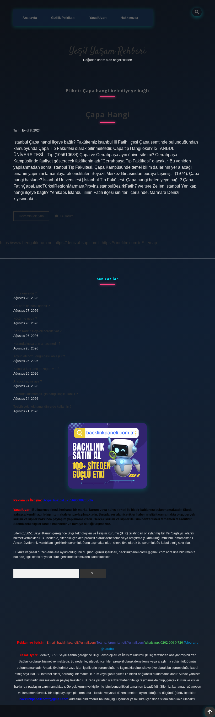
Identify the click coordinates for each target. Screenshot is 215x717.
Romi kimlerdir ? (25, 293)
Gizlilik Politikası (63, 18)
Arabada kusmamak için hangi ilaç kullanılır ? (45, 394)
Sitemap (149, 242)
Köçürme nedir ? (25, 318)
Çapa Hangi (107, 114)
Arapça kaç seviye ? (27, 381)
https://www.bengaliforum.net (26, 242)
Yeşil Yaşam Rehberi (107, 51)
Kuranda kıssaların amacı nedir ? (36, 344)
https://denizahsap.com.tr (78, 242)
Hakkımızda (129, 18)
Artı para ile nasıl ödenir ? (31, 306)
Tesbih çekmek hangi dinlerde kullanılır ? (42, 406)
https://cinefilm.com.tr (121, 242)
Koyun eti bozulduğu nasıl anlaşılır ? (39, 356)
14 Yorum (66, 216)
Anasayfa (30, 18)
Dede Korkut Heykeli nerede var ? (37, 331)
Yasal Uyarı (97, 18)
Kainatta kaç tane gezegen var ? (36, 369)
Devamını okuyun (34, 217)
